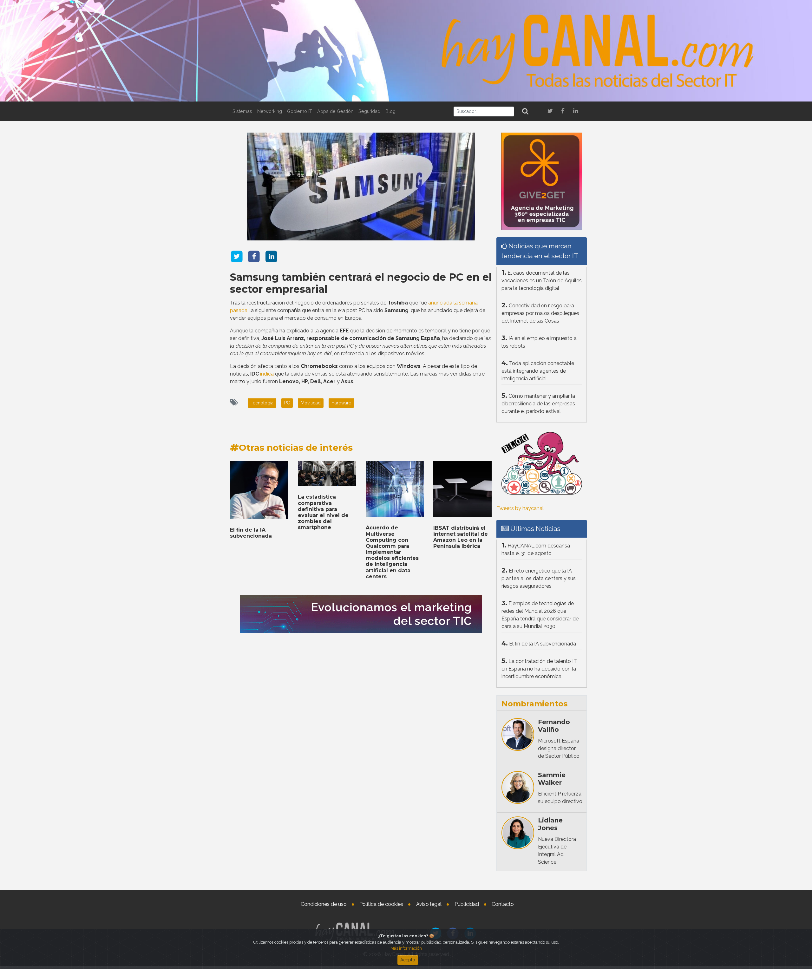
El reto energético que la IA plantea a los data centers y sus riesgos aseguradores (538, 578)
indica (267, 374)
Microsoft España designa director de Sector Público (559, 748)
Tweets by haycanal (520, 508)
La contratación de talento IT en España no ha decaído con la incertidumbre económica (539, 668)
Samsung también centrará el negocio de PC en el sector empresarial (361, 283)
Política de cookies (381, 904)
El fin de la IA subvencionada (251, 533)
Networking (269, 111)
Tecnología (262, 402)
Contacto (503, 904)
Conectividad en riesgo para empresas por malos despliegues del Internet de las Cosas (540, 313)
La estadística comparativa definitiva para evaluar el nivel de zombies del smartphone (323, 512)
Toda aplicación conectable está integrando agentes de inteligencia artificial (537, 371)
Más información (406, 948)
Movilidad (311, 402)
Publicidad (467, 904)
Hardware (341, 402)
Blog (390, 111)
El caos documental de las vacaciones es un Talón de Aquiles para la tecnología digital (541, 280)
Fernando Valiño (554, 725)
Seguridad (369, 111)
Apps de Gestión (335, 111)
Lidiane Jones (550, 824)
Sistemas (242, 111)
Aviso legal (429, 904)
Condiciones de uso (324, 904)
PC (287, 402)
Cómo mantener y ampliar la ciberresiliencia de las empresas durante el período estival (538, 403)
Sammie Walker (552, 778)
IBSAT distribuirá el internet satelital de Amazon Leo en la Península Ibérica (460, 537)
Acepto (407, 959)
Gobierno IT (299, 111)
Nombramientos (534, 703)
